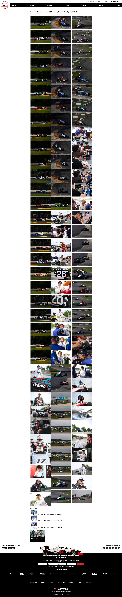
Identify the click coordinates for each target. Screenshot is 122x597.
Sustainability (89, 582)
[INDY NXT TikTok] (116, 548)
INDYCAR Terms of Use (60, 566)
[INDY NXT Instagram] (104, 548)
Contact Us (51, 582)
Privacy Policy (55, 594)
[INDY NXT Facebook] (110, 548)
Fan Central (90, 1)
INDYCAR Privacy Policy (70, 566)
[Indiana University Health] (84, 573)
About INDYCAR (33, 582)
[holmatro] (42, 573)
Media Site (71, 582)
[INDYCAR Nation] (37, 541)
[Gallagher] (10, 573)
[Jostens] (94, 573)
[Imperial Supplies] (73, 573)
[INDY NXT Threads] (119, 548)
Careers (43, 582)
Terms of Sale (61, 594)
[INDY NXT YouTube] (113, 548)
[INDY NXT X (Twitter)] (107, 548)
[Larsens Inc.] (105, 573)
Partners (79, 582)
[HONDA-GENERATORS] (63, 573)
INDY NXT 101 (99, 1)
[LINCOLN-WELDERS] (115, 573)
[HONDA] (52, 573)
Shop (106, 1)
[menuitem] (14, 5)
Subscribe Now (80, 564)
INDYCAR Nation (61, 582)
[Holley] (31, 573)
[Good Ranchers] (21, 573)
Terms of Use (67, 594)
